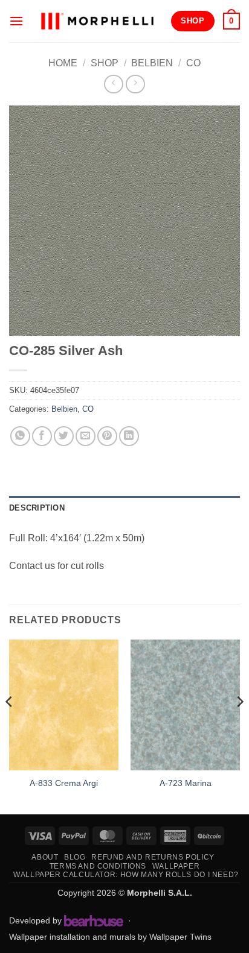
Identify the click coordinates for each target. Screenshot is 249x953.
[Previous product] (135, 84)
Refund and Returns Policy (152, 857)
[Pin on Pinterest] (107, 436)
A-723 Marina (186, 783)
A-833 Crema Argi (64, 783)
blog (74, 857)
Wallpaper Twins (180, 937)
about (44, 857)
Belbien (152, 63)
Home (62, 63)
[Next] (239, 725)
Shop (104, 63)
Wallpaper (176, 866)
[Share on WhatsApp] (20, 436)
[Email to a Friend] (85, 436)
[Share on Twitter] (64, 436)
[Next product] (113, 84)
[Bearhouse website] (93, 920)
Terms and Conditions (98, 866)
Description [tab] (37, 507)
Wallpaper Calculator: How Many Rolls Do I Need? (126, 874)
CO (193, 63)
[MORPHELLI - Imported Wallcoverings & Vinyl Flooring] (97, 20)
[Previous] (9, 725)
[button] (16, 21)
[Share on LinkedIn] (129, 436)
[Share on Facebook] (42, 436)
